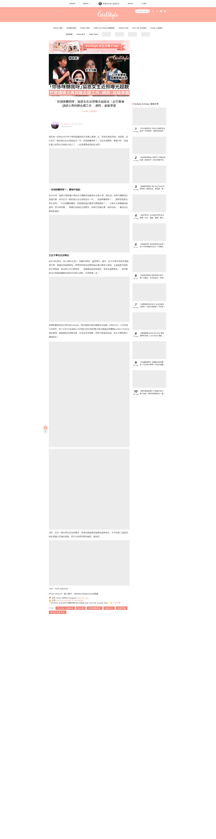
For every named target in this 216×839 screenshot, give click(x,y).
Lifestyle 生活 (123, 28)
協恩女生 (109, 608)
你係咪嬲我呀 (94, 608)
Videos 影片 (80, 34)
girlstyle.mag (82, 598)
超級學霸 (122, 608)
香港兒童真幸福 (58, 612)
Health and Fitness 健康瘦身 (104, 28)
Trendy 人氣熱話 (156, 28)
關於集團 (72, 3)
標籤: (52, 608)
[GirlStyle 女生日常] (108, 15)
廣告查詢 (130, 3)
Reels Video (93, 34)
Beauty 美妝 (58, 28)
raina (66, 124)
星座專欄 (69, 34)
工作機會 (143, 3)
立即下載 (116, 603)
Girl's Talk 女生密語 (139, 28)
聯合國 (81, 608)
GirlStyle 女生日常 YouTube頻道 (69, 600)
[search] (153, 11)
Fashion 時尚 (85, 28)
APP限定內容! (71, 28)
